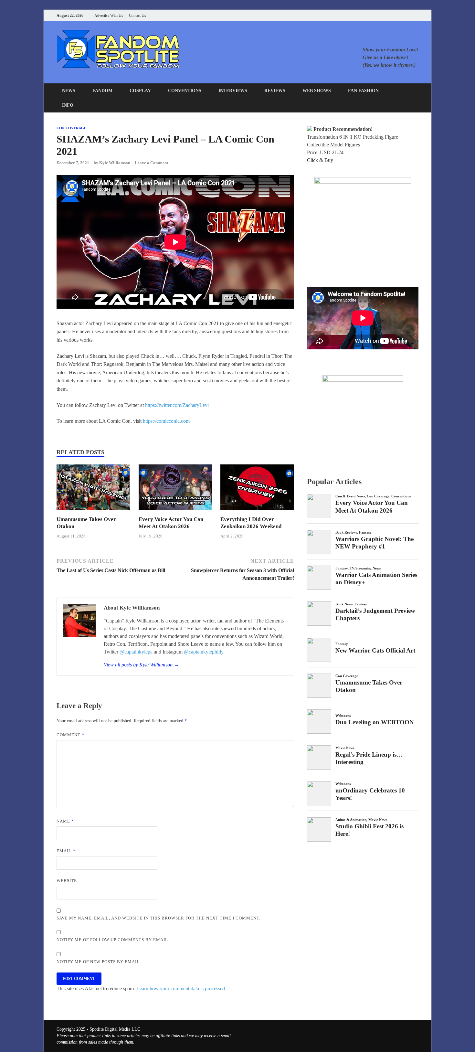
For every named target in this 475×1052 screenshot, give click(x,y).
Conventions (184, 90)
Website (67, 880)
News (68, 90)
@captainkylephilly (203, 651)
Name (65, 821)
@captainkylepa (136, 651)
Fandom (102, 90)
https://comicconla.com (166, 421)
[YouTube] (376, 15)
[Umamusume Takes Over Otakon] (93, 512)
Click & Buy (320, 160)
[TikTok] (416, 15)
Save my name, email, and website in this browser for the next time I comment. (158, 918)
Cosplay (140, 90)
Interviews (232, 90)
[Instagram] (400, 15)
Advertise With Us (108, 15)
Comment (70, 734)
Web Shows (316, 90)
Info (67, 105)
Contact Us (137, 15)
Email (66, 850)
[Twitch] (408, 15)
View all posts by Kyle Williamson (141, 664)
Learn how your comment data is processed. (181, 988)
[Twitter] (392, 15)
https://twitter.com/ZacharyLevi (177, 405)
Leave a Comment (151, 162)
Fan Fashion (363, 90)
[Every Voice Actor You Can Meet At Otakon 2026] (175, 512)
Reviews (274, 90)
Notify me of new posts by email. (99, 961)
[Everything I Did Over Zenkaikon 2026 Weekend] (257, 512)
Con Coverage (71, 128)
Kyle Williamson (114, 162)
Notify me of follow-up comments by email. (113, 939)
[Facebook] (384, 15)
